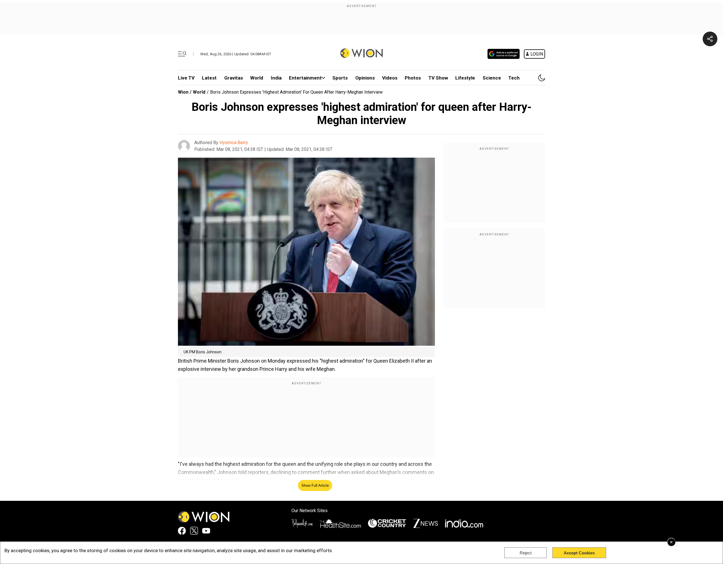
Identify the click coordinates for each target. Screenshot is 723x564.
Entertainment (305, 78)
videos (389, 78)
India (276, 78)
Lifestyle (465, 78)
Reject (526, 552)
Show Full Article (315, 485)
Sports (340, 78)
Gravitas (233, 78)
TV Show (438, 78)
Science (492, 78)
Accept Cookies (579, 552)
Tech (514, 78)
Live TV (186, 78)
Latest (209, 78)
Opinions (365, 78)
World (256, 78)
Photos (413, 78)
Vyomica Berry (233, 142)
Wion (183, 92)
